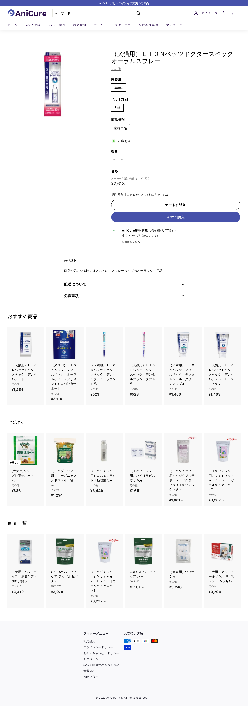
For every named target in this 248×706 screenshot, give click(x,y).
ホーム (12, 25)
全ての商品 (33, 25)
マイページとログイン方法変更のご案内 (124, 3)
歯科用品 (120, 128)
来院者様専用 (148, 25)
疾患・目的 (123, 25)
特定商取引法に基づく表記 (101, 665)
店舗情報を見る (131, 242)
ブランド (100, 25)
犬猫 (117, 108)
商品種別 (79, 25)
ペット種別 (57, 25)
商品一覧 (17, 523)
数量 (114, 152)
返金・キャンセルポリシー (101, 653)
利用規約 (89, 641)
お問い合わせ (92, 677)
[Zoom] (53, 85)
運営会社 (89, 671)
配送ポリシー (92, 659)
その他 (116, 69)
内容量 (116, 79)
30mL (118, 87)
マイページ (174, 25)
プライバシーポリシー (98, 647)
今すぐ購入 (176, 217)
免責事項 (71, 295)
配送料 (122, 194)
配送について (75, 284)
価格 (114, 171)
